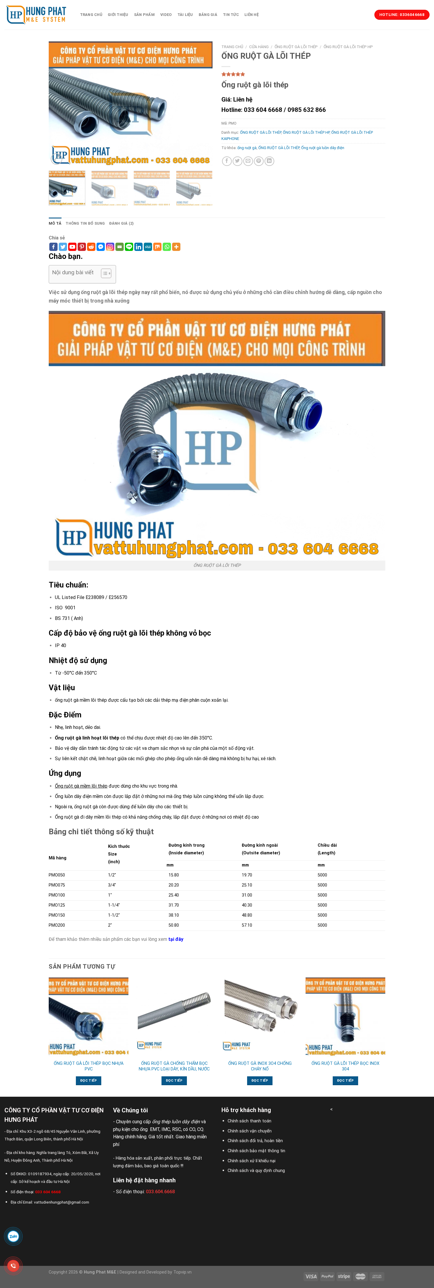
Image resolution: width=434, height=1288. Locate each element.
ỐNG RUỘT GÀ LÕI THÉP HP (348, 46)
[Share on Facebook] (227, 161)
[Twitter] (63, 247)
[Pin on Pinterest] (259, 161)
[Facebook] (53, 247)
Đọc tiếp (88, 1080)
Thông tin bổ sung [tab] (85, 223)
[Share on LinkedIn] (269, 161)
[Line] (129, 247)
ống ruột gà (247, 148)
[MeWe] (148, 247)
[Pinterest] (82, 247)
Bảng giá (208, 14)
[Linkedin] (138, 247)
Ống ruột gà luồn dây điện (322, 148)
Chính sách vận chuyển (250, 1131)
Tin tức (231, 14)
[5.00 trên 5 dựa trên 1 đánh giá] (303, 74)
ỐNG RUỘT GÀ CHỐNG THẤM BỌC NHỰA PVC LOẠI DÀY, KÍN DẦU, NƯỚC (174, 1066)
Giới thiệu (118, 14)
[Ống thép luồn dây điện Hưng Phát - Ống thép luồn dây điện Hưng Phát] (36, 15)
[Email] (119, 247)
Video (166, 14)
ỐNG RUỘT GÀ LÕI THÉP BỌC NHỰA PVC (88, 1066)
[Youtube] (72, 247)
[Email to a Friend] (248, 161)
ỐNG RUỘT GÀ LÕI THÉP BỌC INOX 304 (345, 1066)
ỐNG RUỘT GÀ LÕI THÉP (296, 46)
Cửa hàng (259, 46)
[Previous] (59, 103)
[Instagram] (110, 247)
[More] (176, 247)
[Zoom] (56, 159)
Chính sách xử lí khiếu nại (251, 1160)
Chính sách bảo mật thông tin (256, 1150)
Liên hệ (251, 14)
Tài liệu (185, 14)
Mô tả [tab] (55, 223)
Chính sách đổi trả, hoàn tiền (255, 1140)
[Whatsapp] (167, 247)
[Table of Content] (106, 273)
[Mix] (157, 247)
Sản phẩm (144, 14)
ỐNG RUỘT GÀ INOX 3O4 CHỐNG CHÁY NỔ (260, 1066)
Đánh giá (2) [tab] (121, 223)
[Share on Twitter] (237, 161)
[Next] (202, 103)
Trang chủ (91, 14)
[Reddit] (91, 247)
